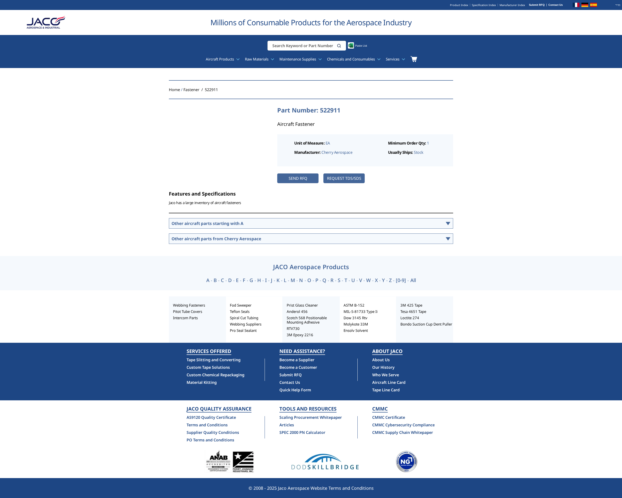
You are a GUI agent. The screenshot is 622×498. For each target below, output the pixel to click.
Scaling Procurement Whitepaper (310, 417)
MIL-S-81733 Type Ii (361, 311)
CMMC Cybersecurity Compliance (403, 425)
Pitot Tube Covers (187, 311)
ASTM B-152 (354, 305)
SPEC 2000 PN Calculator (302, 432)
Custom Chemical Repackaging (215, 375)
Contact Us (555, 5)
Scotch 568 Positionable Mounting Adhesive (307, 320)
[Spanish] (593, 5)
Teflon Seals (240, 311)
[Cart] (413, 59)
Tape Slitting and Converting (214, 359)
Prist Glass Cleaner (302, 305)
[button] (339, 46)
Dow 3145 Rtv (355, 317)
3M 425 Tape (411, 305)
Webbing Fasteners (189, 305)
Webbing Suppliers (245, 324)
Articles (286, 425)
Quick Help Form (295, 390)
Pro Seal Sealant (243, 330)
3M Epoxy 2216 (300, 334)
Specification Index (484, 5)
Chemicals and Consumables (351, 59)
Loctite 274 (409, 317)
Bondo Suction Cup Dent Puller (426, 324)
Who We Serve (385, 375)
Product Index (459, 5)
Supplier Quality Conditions (213, 432)
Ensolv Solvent (356, 330)
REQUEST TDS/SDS (344, 178)
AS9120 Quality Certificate (211, 417)
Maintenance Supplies (298, 59)
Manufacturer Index (512, 5)
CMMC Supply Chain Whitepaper (402, 432)
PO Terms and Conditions (210, 440)
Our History (383, 367)
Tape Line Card (386, 390)
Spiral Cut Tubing (244, 317)
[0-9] (401, 280)
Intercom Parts (185, 317)
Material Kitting (202, 382)
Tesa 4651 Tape (413, 311)
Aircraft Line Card (389, 382)
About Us (381, 359)
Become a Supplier (296, 359)
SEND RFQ (298, 178)
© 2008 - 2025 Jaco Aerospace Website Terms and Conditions (311, 488)
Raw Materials (257, 59)
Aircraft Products (220, 59)
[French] (576, 5)
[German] (585, 5)
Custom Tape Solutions (208, 367)
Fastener (191, 89)
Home (174, 89)
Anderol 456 (297, 311)
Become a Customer (298, 367)
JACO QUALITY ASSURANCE (219, 408)
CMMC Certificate (388, 417)
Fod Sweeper (240, 305)
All (413, 280)
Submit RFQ (537, 5)
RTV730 (293, 328)
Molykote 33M (356, 324)
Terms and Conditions (207, 425)
